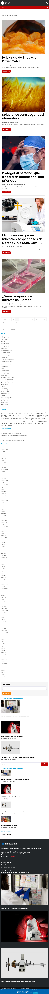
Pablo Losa (3, 386)
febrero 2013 (3, 626)
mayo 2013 (3, 621)
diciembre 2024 (4, 453)
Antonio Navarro (4, 343)
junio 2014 (3, 595)
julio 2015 (3, 566)
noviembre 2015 (4, 559)
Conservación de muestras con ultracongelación (11, 438)
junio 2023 (3, 456)
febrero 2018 (3, 515)
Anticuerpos (44, 412)
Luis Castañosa (4, 370)
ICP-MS (2, 418)
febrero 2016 (3, 553)
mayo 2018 (3, 509)
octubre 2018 (3, 502)
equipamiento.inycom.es (9, 867)
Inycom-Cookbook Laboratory (7, 359)
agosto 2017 (3, 529)
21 (3, 326)
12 (7, 322)
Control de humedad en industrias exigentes (11, 433)
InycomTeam (15, 418)
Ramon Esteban (4, 393)
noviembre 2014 (4, 584)
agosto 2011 (3, 665)
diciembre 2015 (4, 557)
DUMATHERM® (20, 416)
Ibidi (46, 417)
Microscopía (21, 418)
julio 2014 (3, 593)
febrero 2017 (3, 535)
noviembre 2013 (4, 610)
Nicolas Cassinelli (4, 384)
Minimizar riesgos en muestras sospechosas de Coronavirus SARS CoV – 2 (22, 239)
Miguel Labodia (4, 381)
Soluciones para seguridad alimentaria (23, 116)
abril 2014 (3, 599)
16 (24, 322)
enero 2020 (3, 478)
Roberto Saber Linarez (5, 397)
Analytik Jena (36, 412)
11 (3, 322)
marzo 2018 (3, 513)
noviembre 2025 (4, 449)
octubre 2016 (3, 542)
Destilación (11, 417)
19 (37, 322)
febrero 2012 (3, 652)
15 (20, 322)
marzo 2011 (3, 676)
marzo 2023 (3, 462)
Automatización (35, 413)
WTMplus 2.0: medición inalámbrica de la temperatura (13, 440)
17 (29, 322)
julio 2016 (3, 544)
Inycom (44, 851)
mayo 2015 (3, 570)
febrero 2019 (3, 493)
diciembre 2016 (4, 537)
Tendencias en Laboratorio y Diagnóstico (30, 423)
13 (11, 322)
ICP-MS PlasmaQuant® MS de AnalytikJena (12, 736)
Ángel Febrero (4, 339)
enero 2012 (3, 654)
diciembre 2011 (4, 657)
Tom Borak (3, 406)
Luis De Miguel (4, 372)
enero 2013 (3, 628)
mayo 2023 (3, 458)
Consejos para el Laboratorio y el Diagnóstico (31, 415)
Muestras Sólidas (28, 418)
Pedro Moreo (3, 389)
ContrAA (46, 415)
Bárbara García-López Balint (6, 345)
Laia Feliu (3, 368)
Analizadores (29, 412)
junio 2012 (3, 643)
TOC (5, 425)
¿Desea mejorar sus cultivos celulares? (17, 298)
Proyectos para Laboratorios (26, 420)
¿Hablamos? (14, 856)
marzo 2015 (3, 575)
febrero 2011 (3, 679)
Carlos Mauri (3, 348)
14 (16, 322)
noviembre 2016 (4, 540)
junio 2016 (3, 546)
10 (44, 319)
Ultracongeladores (9, 425)
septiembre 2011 (4, 663)
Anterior (4, 319)
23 (11, 326)
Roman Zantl (3, 400)
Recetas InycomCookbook (38, 420)
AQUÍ (30, 991)
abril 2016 (3, 551)
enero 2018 (3, 517)
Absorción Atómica (8, 412)
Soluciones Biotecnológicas (17, 421)
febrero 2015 (3, 577)
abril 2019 (3, 489)
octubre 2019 (3, 482)
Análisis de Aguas (4, 413)
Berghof (41, 413)
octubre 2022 (3, 467)
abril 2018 (3, 511)
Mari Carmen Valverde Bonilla (7, 377)
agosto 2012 (3, 639)
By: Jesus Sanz (12, 827)
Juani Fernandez (4, 366)
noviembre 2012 (4, 632)
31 (3, 329)
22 (7, 326)
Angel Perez (3, 341)
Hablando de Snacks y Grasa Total (19, 59)
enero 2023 (3, 465)
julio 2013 (3, 619)
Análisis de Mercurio (26, 413)
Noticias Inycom (6, 834)
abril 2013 (3, 623)
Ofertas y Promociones (6, 420)
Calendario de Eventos (9, 415)
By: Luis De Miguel (12, 738)
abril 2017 (3, 533)
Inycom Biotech (8, 418)
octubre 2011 (3, 661)
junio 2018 (3, 506)
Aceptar (35, 992)
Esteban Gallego (4, 355)
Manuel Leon (3, 375)
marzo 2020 (3, 476)
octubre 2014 (3, 586)
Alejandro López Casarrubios (7, 336)
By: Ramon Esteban (14, 65)
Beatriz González (4, 346)
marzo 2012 (3, 650)
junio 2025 (3, 451)
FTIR (38, 417)
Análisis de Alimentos (12, 413)
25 (20, 326)
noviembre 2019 (4, 480)
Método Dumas (34, 418)
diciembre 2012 (4, 630)
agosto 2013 (3, 617)
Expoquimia (27, 417)
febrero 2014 (3, 604)
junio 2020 (3, 471)
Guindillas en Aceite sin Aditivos (9, 825)
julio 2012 (3, 641)
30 (42, 326)
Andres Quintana (4, 337)
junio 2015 (3, 568)
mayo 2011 (3, 672)
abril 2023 (3, 460)
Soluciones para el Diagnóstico (30, 421)
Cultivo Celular (5, 417)
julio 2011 (3, 668)
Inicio (2, 15)
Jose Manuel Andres (5, 364)
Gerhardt (41, 417)
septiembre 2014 (4, 588)
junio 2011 (3, 670)
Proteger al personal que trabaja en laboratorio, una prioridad (23, 177)
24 (16, 326)
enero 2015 (3, 579)
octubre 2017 (3, 524)
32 (7, 329)
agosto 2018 (3, 504)
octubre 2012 (3, 634)
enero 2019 (3, 495)
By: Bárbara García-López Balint (17, 304)
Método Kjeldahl (41, 418)
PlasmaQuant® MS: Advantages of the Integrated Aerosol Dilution (18, 757)
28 (33, 326)
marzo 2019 (3, 491)
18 (33, 322)
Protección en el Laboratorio (16, 420)
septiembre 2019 (4, 484)
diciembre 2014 (4, 582)
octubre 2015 (3, 562)
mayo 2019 (3, 487)
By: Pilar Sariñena (11, 718)
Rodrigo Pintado (4, 398)
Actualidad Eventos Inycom (19, 412)
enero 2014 (3, 606)
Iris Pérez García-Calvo (5, 361)
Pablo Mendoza (4, 388)
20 (42, 322)
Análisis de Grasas (19, 413)
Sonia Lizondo (4, 404)
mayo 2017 (3, 531)
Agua (25, 412)
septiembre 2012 (4, 637)
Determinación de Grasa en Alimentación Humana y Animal (14, 435)
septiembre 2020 (4, 469)
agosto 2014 (3, 590)
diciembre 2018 (4, 498)
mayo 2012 (3, 646)
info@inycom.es (7, 864)
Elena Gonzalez (4, 354)
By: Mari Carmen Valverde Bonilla (17, 184)
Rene (2, 395)
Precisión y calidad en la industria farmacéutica (11, 431)
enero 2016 (3, 555)
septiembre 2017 (4, 526)
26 (24, 326)
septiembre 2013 (4, 615)
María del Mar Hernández (6, 379)
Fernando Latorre (4, 357)
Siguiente (13, 329)
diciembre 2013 (4, 608)
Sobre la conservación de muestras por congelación (15, 716)
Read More (6, 71)
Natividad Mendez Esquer (6, 382)
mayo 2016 (3, 548)
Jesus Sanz (3, 363)
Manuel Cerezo (4, 373)
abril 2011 (3, 674)
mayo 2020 (3, 473)
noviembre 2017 (4, 522)
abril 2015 (3, 573)
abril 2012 (3, 648)
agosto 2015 (3, 564)
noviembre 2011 (4, 659)
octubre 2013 (3, 612)
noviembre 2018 (4, 500)
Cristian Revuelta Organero (6, 350)
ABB (2, 412)
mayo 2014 (3, 597)
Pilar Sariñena (4, 391)
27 (29, 326)
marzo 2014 (3, 601)
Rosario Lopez (4, 402)
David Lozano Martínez (5, 352)
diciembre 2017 (4, 520)
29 (37, 326)
